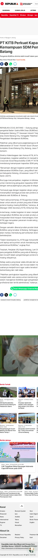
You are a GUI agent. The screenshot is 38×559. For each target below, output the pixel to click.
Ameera (2, 511)
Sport (31, 517)
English (32, 522)
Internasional (4, 519)
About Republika (5, 534)
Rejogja (7, 37)
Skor (31, 511)
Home (2, 37)
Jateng (33, 10)
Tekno (17, 519)
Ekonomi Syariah (20, 511)
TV (1, 525)
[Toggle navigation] (2, 3)
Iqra (16, 514)
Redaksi (17, 534)
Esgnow (2, 522)
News (2, 517)
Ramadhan (18, 525)
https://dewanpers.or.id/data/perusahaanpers (16, 548)
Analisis (17, 517)
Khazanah (3, 514)
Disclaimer (3, 537)
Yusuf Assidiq (20, 60)
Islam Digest (34, 514)
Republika (4, 15)
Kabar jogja (20, 10)
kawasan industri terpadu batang (11, 300)
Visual (17, 522)
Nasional (6, 10)
